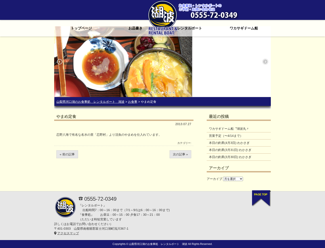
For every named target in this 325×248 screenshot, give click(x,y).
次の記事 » (180, 154)
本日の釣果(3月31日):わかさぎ (230, 150)
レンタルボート (189, 28)
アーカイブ (214, 179)
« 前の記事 (67, 154)
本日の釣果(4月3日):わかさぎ (229, 143)
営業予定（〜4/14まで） (226, 135)
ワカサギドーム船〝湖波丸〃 (229, 128)
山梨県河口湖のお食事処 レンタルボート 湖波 (90, 101)
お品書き (135, 28)
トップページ (81, 28)
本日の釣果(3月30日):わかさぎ (230, 157)
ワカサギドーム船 (244, 28)
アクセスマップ (68, 233)
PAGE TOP (260, 194)
